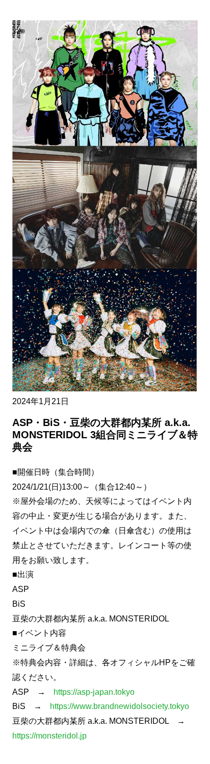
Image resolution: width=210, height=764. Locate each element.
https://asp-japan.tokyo (94, 692)
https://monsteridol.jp (49, 735)
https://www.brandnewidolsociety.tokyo (119, 706)
